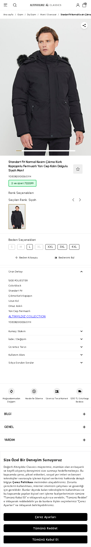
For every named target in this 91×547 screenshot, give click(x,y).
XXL (50, 247)
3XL (62, 247)
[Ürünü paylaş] (84, 25)
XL (39, 247)
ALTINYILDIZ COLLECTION (27, 316)
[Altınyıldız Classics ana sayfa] (45, 5)
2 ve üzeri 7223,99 (22, 183)
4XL (74, 247)
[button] (78, 169)
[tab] (19, 150)
